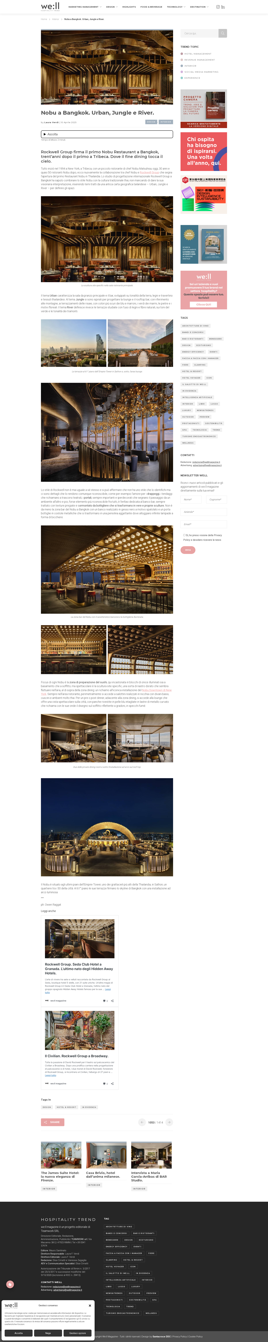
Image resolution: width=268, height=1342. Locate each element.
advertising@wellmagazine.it (207, 465)
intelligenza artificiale (197, 397)
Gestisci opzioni (77, 1333)
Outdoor (188, 417)
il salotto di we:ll (194, 384)
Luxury (186, 410)
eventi (214, 352)
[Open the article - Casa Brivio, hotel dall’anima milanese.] (96, 1156)
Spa (184, 430)
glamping (200, 365)
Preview (205, 417)
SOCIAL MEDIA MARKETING (202, 72)
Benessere (215, 339)
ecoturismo (204, 345)
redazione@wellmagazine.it (206, 462)
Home (44, 19)
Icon (209, 378)
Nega (48, 1333)
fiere (185, 365)
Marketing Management (83, 7)
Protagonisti (190, 423)
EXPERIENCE (192, 78)
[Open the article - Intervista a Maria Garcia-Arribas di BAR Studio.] (141, 1156)
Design (110, 7)
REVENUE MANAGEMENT (200, 60)
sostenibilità (213, 423)
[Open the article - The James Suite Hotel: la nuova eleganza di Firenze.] (51, 1156)
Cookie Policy (195, 1336)
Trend (216, 430)
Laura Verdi (52, 122)
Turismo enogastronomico (199, 436)
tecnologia (200, 430)
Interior (55, 19)
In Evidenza (89, 1107)
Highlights (129, 7)
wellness (188, 443)
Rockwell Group (149, 172)
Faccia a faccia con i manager (200, 358)
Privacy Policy (179, 1336)
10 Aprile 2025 (68, 122)
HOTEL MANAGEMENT (198, 53)
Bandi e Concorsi (193, 332)
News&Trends (205, 410)
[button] (90, 1305)
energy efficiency (193, 352)
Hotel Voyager (191, 378)
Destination (197, 7)
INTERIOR (191, 66)
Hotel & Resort (66, 1107)
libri (202, 404)
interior (187, 404)
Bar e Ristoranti (192, 339)
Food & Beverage (151, 7)
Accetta (19, 1333)
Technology (174, 7)
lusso (214, 404)
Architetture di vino (195, 326)
